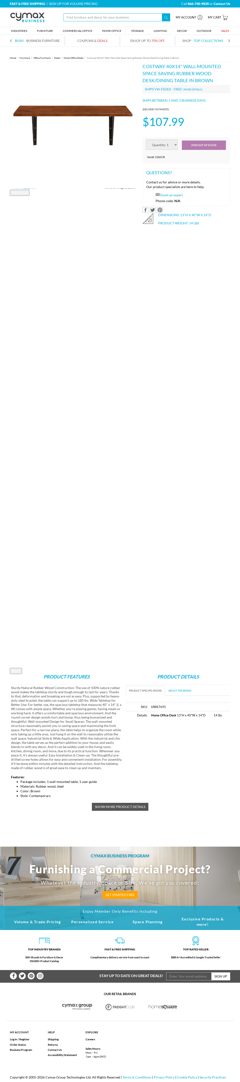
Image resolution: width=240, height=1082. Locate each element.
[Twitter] (22, 975)
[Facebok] (13, 975)
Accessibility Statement (62, 1055)
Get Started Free (120, 895)
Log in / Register (20, 1039)
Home (13, 57)
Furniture (25, 57)
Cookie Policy (187, 1077)
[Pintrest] (31, 975)
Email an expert (171, 195)
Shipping (53, 1039)
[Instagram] (40, 975)
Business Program (21, 1050)
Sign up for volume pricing (73, 4)
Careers (90, 1039)
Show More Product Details (120, 807)
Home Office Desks (73, 57)
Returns (53, 1044)
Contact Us (55, 1050)
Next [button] (16, 671)
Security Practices (212, 1077)
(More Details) (192, 89)
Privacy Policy (164, 1077)
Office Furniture (42, 57)
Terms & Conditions (137, 1077)
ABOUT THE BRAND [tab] (179, 690)
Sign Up (220, 976)
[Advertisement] (165, 756)
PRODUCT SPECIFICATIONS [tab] (145, 690)
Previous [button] (20, 193)
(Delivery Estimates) (155, 109)
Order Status (18, 1044)
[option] (72, 125)
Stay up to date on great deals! (131, 975)
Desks (57, 57)
